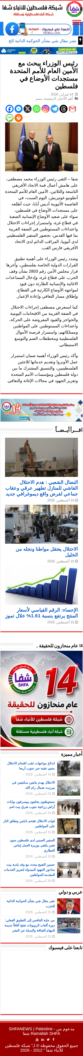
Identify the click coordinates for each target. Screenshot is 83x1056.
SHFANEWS (20, 1029)
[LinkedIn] (42, 1039)
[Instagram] (46, 109)
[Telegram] (54, 109)
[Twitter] (48, 1039)
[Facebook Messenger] (19, 109)
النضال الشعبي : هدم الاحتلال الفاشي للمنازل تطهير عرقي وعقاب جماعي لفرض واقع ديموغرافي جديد (41, 487)
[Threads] (63, 109)
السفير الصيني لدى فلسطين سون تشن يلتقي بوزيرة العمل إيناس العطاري (32, 845)
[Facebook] (10, 109)
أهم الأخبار (65, 98)
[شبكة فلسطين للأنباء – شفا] (41, 8)
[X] (28, 109)
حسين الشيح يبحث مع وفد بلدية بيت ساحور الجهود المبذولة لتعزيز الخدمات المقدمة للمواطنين (29, 870)
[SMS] (10, 118)
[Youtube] (37, 1039)
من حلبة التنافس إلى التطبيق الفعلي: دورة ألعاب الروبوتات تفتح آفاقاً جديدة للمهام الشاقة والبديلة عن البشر (30, 925)
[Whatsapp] (37, 109)
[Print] (19, 118)
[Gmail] (72, 109)
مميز (38, 98)
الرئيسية (50, 98)
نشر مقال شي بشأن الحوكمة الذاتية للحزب (39, 40)
